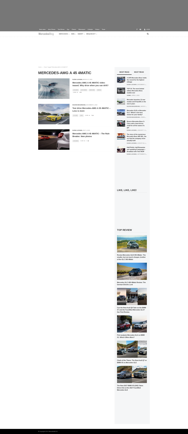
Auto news (42, 29)
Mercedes (63, 34)
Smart (80, 34)
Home (40, 67)
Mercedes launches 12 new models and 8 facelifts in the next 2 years (136, 102)
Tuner (103, 29)
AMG (73, 34)
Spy (68, 29)
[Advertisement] (94, 13)
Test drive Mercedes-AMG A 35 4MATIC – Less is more (91, 109)
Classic (74, 29)
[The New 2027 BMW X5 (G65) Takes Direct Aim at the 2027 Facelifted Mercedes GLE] (132, 374)
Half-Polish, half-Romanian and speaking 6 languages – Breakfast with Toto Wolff (136, 149)
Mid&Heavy (91, 34)
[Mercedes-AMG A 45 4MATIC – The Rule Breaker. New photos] (54, 139)
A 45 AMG (75, 90)
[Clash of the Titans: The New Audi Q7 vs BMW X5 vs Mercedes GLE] (132, 349)
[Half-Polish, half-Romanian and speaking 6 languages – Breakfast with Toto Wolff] (121, 149)
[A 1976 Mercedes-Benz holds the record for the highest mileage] (121, 80)
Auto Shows (51, 29)
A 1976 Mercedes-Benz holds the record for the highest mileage (137, 80)
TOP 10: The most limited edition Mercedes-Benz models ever (135, 91)
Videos (97, 29)
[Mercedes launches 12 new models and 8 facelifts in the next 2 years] (121, 101)
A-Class (75, 115)
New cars (91, 90)
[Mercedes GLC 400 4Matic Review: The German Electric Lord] (132, 271)
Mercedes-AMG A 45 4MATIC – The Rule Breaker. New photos (90, 135)
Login (148, 29)
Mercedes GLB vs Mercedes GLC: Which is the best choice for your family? (136, 112)
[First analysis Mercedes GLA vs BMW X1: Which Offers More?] (132, 324)
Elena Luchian (77, 79)
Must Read (139, 72)
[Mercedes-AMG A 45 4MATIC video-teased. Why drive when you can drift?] (54, 88)
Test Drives (61, 29)
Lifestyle (90, 29)
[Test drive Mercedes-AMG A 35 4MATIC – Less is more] (54, 114)
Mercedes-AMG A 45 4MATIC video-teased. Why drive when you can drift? (90, 84)
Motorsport (82, 29)
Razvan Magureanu (79, 105)
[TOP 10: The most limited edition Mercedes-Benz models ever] (121, 91)
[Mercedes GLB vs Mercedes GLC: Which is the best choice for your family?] (121, 112)
